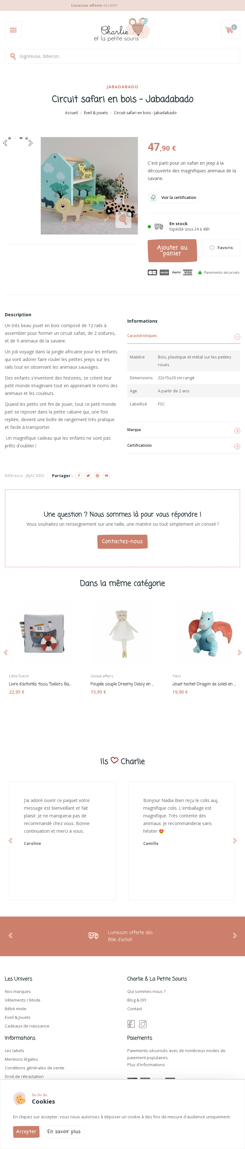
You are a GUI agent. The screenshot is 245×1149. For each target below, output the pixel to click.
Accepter (26, 1132)
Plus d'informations (146, 1064)
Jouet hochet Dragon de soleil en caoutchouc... (204, 684)
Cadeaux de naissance (27, 1026)
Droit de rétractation (24, 1076)
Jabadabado (122, 87)
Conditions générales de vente (34, 1068)
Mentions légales (21, 1059)
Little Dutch (19, 675)
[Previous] (5, 143)
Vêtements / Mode (23, 1000)
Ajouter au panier (172, 250)
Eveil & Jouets (18, 1017)
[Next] (30, 143)
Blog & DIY (136, 1000)
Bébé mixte (15, 1008)
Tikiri (176, 675)
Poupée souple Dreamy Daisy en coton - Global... (122, 684)
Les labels (14, 1050)
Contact (134, 1008)
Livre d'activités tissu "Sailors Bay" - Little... (41, 684)
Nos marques (18, 991)
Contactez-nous (122, 542)
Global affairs (102, 675)
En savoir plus (64, 1132)
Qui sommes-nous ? (146, 991)
